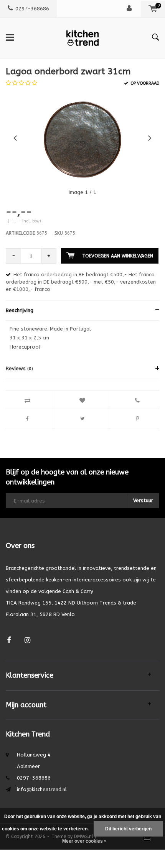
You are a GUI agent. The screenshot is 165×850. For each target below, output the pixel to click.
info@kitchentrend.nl (42, 789)
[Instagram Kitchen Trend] (27, 640)
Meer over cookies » (84, 841)
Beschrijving (19, 310)
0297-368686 (32, 9)
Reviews (19, 368)
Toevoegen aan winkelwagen (117, 256)
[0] (152, 9)
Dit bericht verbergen (128, 829)
